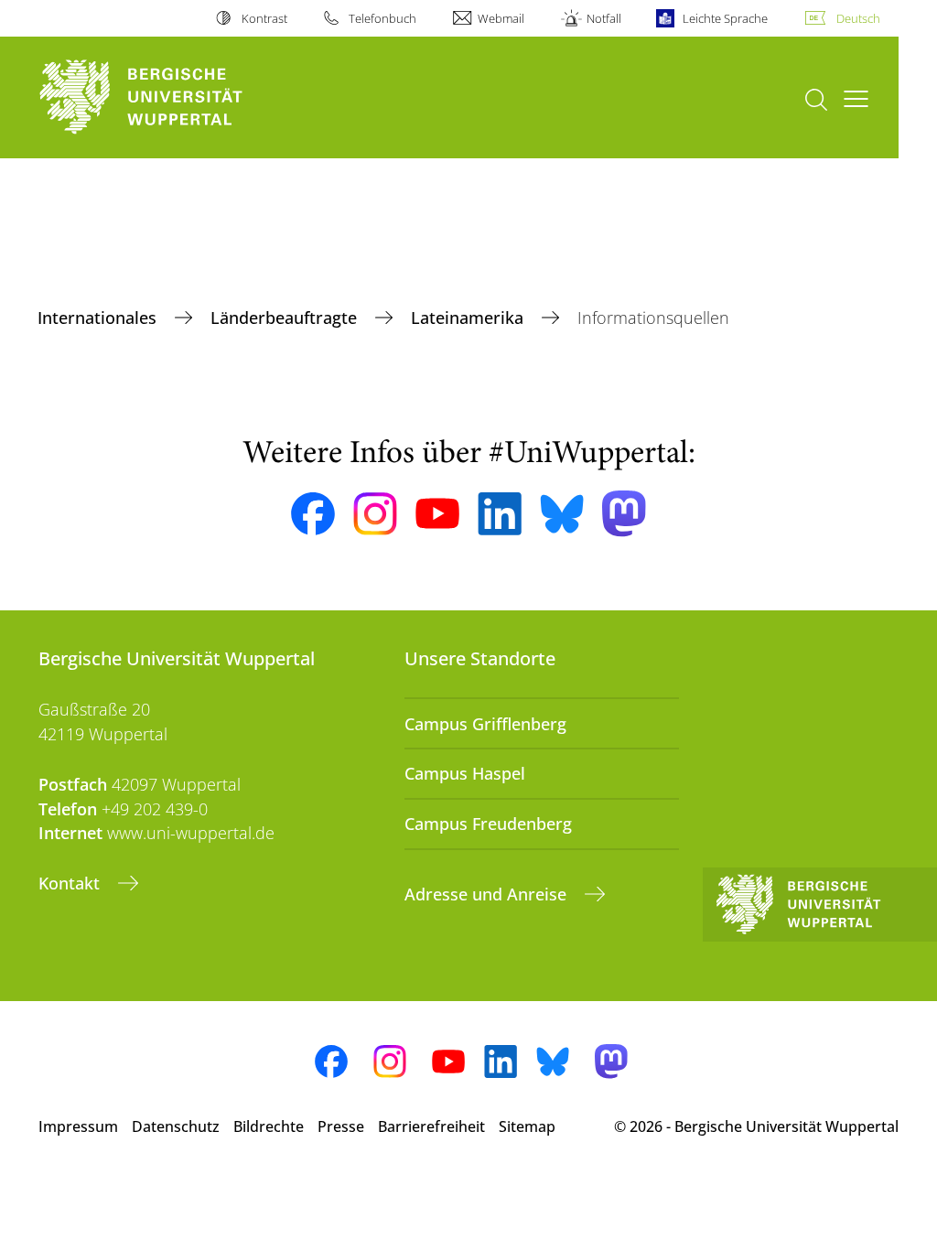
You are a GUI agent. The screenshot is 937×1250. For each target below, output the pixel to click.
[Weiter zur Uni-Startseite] (174, 97)
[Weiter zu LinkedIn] (500, 513)
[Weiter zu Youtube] (437, 513)
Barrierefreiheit (431, 1126)
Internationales (99, 318)
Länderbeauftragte (285, 318)
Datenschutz (176, 1126)
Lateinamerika (469, 318)
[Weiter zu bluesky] (562, 513)
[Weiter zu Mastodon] (624, 513)
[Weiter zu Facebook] (313, 514)
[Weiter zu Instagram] (375, 514)
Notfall (603, 18)
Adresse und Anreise (487, 894)
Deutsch (858, 18)
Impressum (78, 1126)
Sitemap (527, 1126)
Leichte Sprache (725, 18)
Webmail (501, 18)
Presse (341, 1126)
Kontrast (264, 18)
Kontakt (71, 883)
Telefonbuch (382, 18)
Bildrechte (268, 1126)
